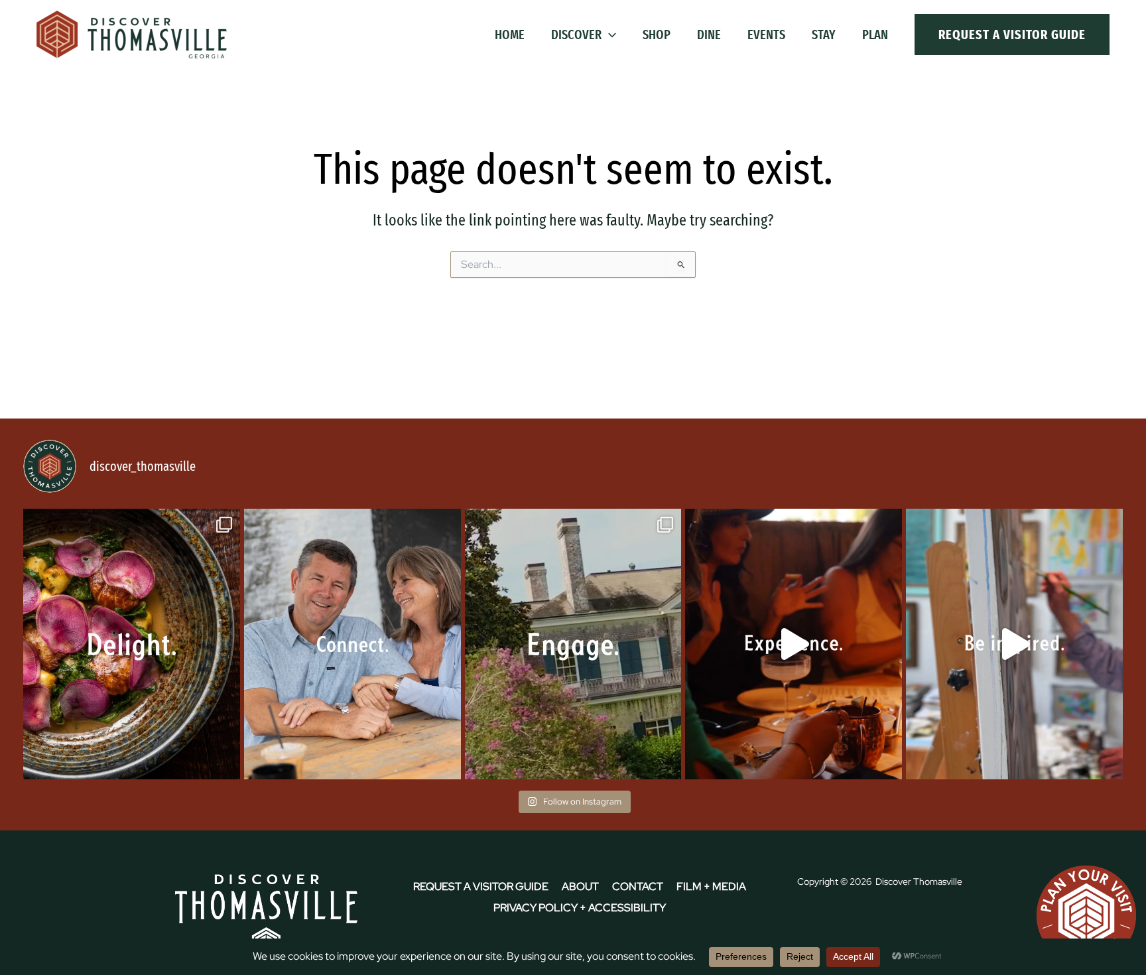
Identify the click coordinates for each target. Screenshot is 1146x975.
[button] (609, 34)
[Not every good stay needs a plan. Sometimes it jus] (131, 644)
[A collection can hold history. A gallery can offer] (1014, 644)
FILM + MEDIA (711, 886)
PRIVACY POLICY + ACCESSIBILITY (579, 908)
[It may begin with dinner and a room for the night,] (352, 644)
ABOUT (580, 886)
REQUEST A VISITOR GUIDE (480, 886)
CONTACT (637, 886)
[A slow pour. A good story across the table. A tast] (793, 644)
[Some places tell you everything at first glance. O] (573, 644)
